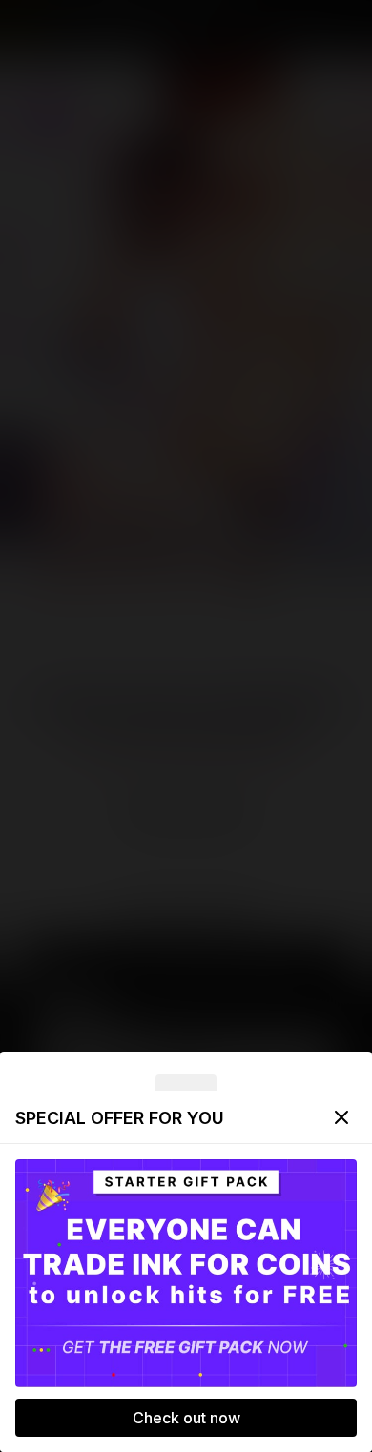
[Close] (341, 1117)
